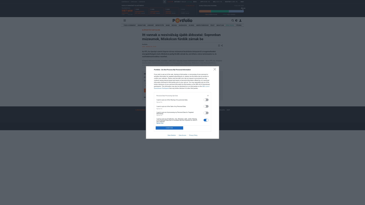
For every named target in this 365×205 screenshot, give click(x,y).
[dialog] (182, 102)
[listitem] (182, 96)
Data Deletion (172, 135)
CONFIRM (169, 128)
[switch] (206, 100)
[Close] (215, 70)
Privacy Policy (193, 135)
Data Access (182, 135)
